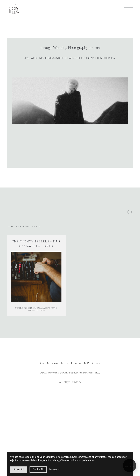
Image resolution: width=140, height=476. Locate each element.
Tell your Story (71, 382)
